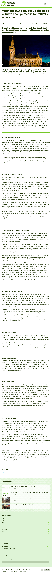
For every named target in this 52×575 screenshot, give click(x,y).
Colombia (4, 520)
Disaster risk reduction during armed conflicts (21, 498)
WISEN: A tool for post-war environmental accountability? (24, 486)
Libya (3, 524)
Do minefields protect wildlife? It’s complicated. (22, 504)
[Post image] (6, 488)
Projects (34, 23)
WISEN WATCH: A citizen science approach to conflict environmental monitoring (29, 492)
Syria (3, 531)
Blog (9, 23)
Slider (37, 23)
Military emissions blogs (26, 23)
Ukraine (4, 533)
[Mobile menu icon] (49, 4)
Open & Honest (24, 571)
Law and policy (16, 23)
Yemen (3, 536)
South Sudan (5, 529)
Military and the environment (8, 548)
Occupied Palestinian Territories (9, 527)
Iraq (3, 522)
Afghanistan (4, 518)
